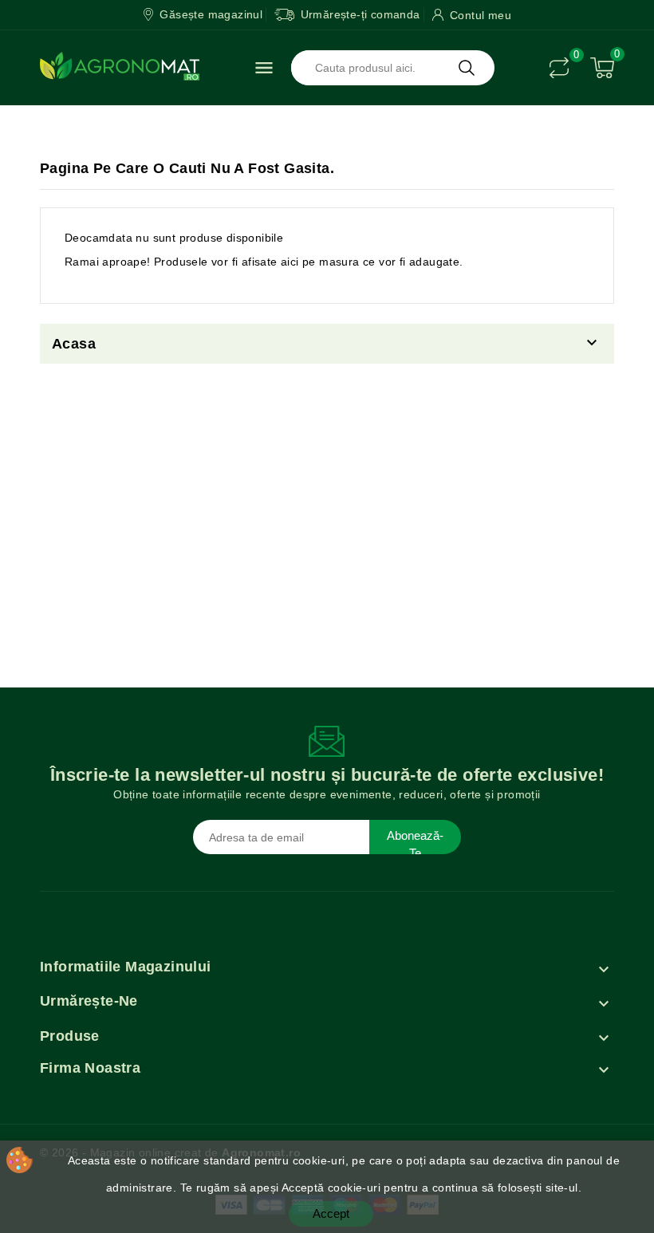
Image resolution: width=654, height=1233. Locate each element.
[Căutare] (466, 67)
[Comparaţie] (559, 67)
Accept (331, 1213)
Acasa (74, 344)
